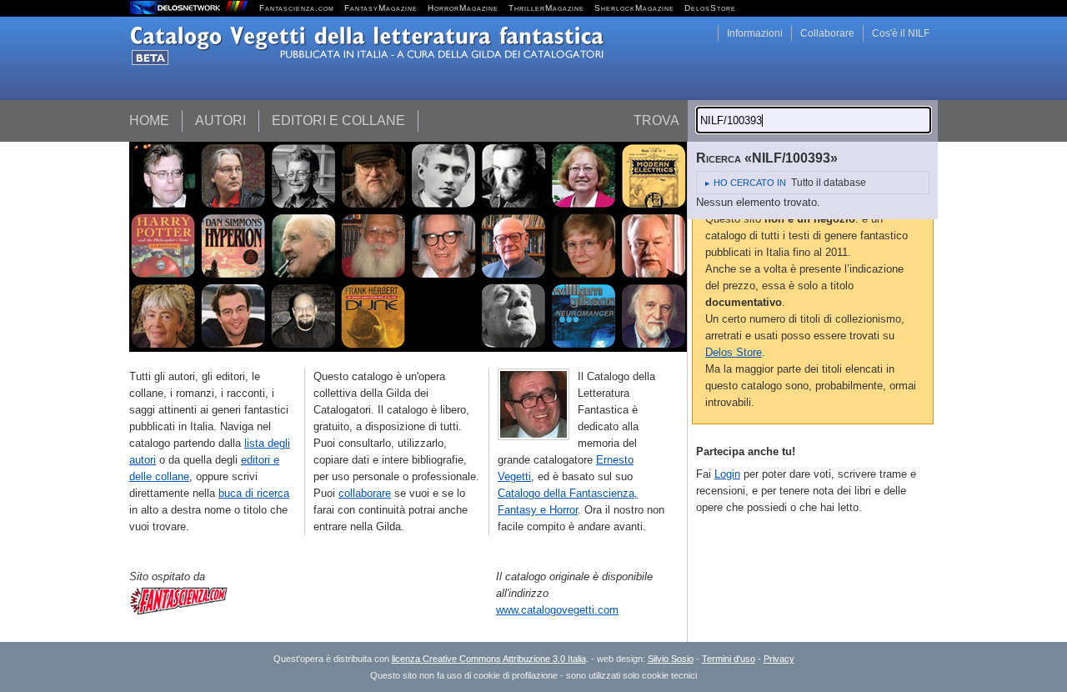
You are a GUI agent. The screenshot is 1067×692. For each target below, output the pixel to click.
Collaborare (827, 33)
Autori (220, 120)
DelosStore (710, 8)
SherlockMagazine (634, 8)
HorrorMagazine (463, 8)
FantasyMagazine (381, 8)
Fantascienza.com (296, 8)
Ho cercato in (750, 183)
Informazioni (755, 33)
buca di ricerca (253, 493)
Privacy (779, 659)
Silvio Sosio (671, 659)
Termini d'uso (728, 659)
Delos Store (733, 352)
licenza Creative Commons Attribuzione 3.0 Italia (489, 659)
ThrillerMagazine (546, 8)
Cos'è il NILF (900, 33)
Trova (656, 120)
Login (727, 474)
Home (149, 120)
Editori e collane (338, 120)
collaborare (364, 493)
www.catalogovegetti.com (557, 610)
